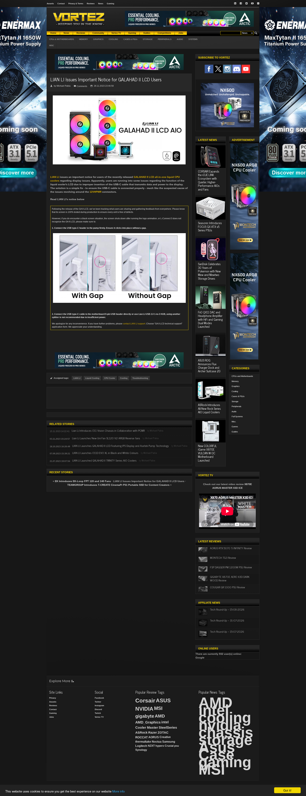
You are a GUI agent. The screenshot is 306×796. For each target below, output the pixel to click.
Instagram (99, 705)
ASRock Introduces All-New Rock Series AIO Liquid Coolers (209, 408)
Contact (61, 3)
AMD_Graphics (148, 722)
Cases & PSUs (238, 396)
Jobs (51, 717)
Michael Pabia (63, 86)
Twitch (98, 713)
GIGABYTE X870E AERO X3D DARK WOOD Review (230, 578)
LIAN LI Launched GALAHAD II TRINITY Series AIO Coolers (104, 460)
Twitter (98, 702)
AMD (160, 715)
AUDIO (180, 39)
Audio (234, 411)
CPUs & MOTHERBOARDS (61, 39)
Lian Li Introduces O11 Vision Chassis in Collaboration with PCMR (108, 430)
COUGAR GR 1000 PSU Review (227, 587)
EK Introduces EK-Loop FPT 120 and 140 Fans (83, 481)
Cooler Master (146, 727)
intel (165, 722)
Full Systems (237, 416)
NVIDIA (144, 709)
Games (235, 426)
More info (118, 791)
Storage (235, 401)
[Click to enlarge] (119, 96)
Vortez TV (99, 717)
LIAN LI (54, 177)
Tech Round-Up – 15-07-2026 (227, 631)
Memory (235, 381)
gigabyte (144, 716)
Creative (165, 737)
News (100, 3)
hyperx (159, 745)
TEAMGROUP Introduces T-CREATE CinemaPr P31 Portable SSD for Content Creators (118, 484)
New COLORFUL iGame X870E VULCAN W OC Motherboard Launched (207, 453)
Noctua (157, 741)
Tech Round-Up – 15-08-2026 (227, 609)
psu (176, 745)
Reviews (91, 3)
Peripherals (236, 406)
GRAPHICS (98, 39)
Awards (50, 3)
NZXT (151, 745)
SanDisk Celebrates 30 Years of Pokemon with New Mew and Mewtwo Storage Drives (209, 271)
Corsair (145, 700)
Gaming (110, 3)
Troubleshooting (140, 378)
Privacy (52, 698)
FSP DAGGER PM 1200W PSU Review (231, 567)
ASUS (163, 700)
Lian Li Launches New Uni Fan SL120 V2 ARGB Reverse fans (106, 438)
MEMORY (83, 39)
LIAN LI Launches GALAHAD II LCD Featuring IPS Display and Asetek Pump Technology (120, 445)
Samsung (168, 741)
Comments (82, 86)
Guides (235, 432)
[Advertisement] (119, 398)
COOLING (113, 39)
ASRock (141, 732)
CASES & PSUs (130, 39)
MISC (51, 45)
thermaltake (143, 741)
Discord (98, 709)
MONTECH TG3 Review (223, 557)
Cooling (124, 378)
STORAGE (147, 39)
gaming (225, 762)
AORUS (153, 737)
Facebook (99, 698)
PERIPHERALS (164, 39)
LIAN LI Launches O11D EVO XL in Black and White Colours (105, 452)
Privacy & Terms (75, 3)
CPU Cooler (109, 378)
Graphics (236, 386)
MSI (158, 708)
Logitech (141, 745)
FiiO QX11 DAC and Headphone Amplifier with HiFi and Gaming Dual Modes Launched (210, 319)
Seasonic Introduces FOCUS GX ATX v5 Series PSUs (210, 226)
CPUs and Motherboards (242, 376)
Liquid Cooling (92, 378)
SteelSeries (168, 727)
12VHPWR (95, 191)
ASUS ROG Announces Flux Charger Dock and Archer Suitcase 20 (209, 366)
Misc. (234, 422)
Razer (152, 732)
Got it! (287, 790)
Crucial (169, 745)
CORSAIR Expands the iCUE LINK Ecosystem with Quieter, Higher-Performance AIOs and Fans (209, 180)
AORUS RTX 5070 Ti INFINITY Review (231, 548)
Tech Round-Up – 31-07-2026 (227, 620)
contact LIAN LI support (134, 323)
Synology (141, 749)
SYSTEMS (192, 39)
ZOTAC (163, 732)
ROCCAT (141, 737)
